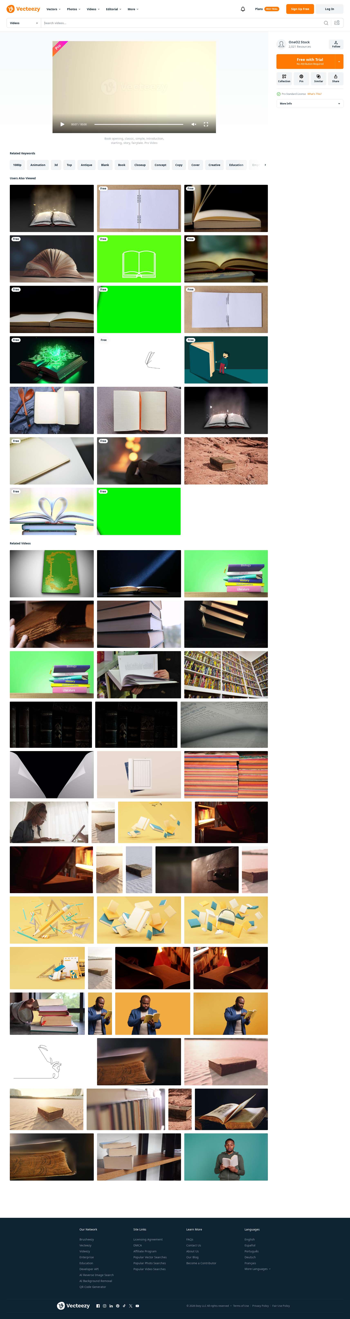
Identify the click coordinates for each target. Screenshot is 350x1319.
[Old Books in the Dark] (51, 725)
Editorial (112, 9)
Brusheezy (86, 1239)
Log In (329, 9)
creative (214, 165)
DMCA (137, 1245)
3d (56, 165)
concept (160, 165)
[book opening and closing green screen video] (139, 259)
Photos (72, 9)
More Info (286, 103)
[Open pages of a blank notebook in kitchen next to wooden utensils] (52, 410)
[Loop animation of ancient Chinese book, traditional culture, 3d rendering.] (139, 774)
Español (250, 1245)
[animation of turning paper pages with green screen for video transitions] (139, 511)
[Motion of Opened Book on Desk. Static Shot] (52, 259)
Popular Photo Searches (149, 1263)
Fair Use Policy (281, 1306)
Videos (91, 9)
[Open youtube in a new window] (137, 1306)
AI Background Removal (95, 1281)
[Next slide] (261, 165)
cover (195, 165)
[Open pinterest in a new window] (117, 1306)
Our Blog (192, 1257)
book (121, 165)
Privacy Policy (260, 1306)
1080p (17, 165)
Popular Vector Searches (150, 1257)
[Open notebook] (139, 410)
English (250, 1239)
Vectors (52, 9)
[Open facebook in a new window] (98, 1306)
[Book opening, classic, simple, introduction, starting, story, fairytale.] (52, 573)
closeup (140, 165)
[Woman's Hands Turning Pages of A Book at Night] (139, 461)
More (131, 9)
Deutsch (250, 1257)
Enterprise (86, 1257)
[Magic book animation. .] (52, 360)
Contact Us (193, 1245)
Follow (336, 46)
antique (86, 165)
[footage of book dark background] (139, 573)
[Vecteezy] (23, 9)
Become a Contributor (201, 1263)
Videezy (84, 1251)
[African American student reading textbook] (49, 822)
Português (252, 1251)
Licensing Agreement (148, 1239)
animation (37, 165)
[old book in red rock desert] (226, 461)
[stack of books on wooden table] (226, 774)
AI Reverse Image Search (96, 1275)
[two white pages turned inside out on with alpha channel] (52, 774)
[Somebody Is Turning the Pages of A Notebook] (52, 461)
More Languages (256, 1269)
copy (178, 165)
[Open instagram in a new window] (104, 1306)
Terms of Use (241, 1306)
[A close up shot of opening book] (226, 259)
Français (250, 1263)
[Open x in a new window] (130, 1306)
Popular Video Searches (149, 1269)
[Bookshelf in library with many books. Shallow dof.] (226, 674)
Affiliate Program (145, 1251)
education (236, 165)
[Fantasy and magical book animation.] (52, 208)
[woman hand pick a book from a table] (47, 1014)
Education (86, 1263)
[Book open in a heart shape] (52, 511)
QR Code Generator (92, 1287)
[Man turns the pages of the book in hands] (139, 674)
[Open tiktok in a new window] (124, 1306)
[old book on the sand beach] (103, 822)
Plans (259, 9)
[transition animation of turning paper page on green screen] (139, 309)
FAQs (189, 1239)
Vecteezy (85, 1245)
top (69, 165)
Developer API (89, 1269)
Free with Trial (310, 61)
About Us (192, 1251)
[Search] (326, 22)
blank (105, 165)
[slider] (138, 124)
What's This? (315, 94)
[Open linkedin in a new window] (111, 1306)
